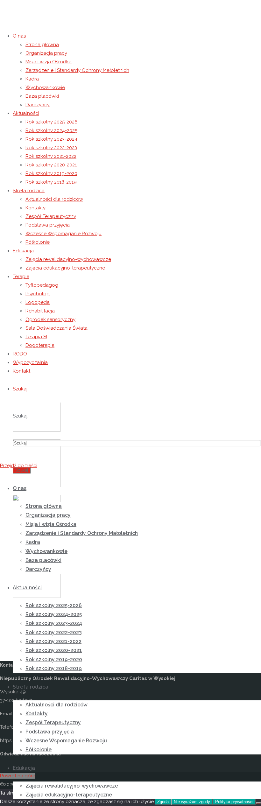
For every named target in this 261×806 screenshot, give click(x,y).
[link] (20, 389)
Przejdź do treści (18, 465)
